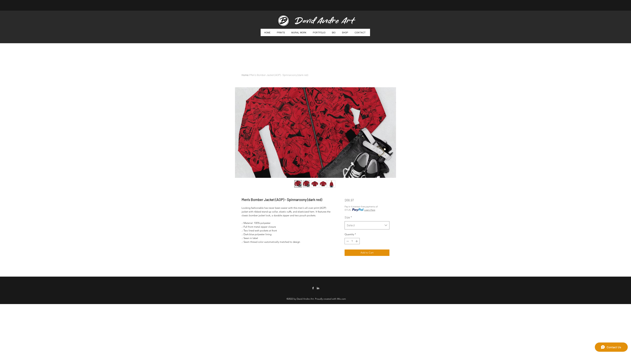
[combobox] (367, 225)
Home (245, 74)
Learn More (369, 209)
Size (348, 217)
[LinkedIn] (318, 288)
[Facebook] (313, 288)
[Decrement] (347, 241)
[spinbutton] (352, 241)
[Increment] (357, 241)
